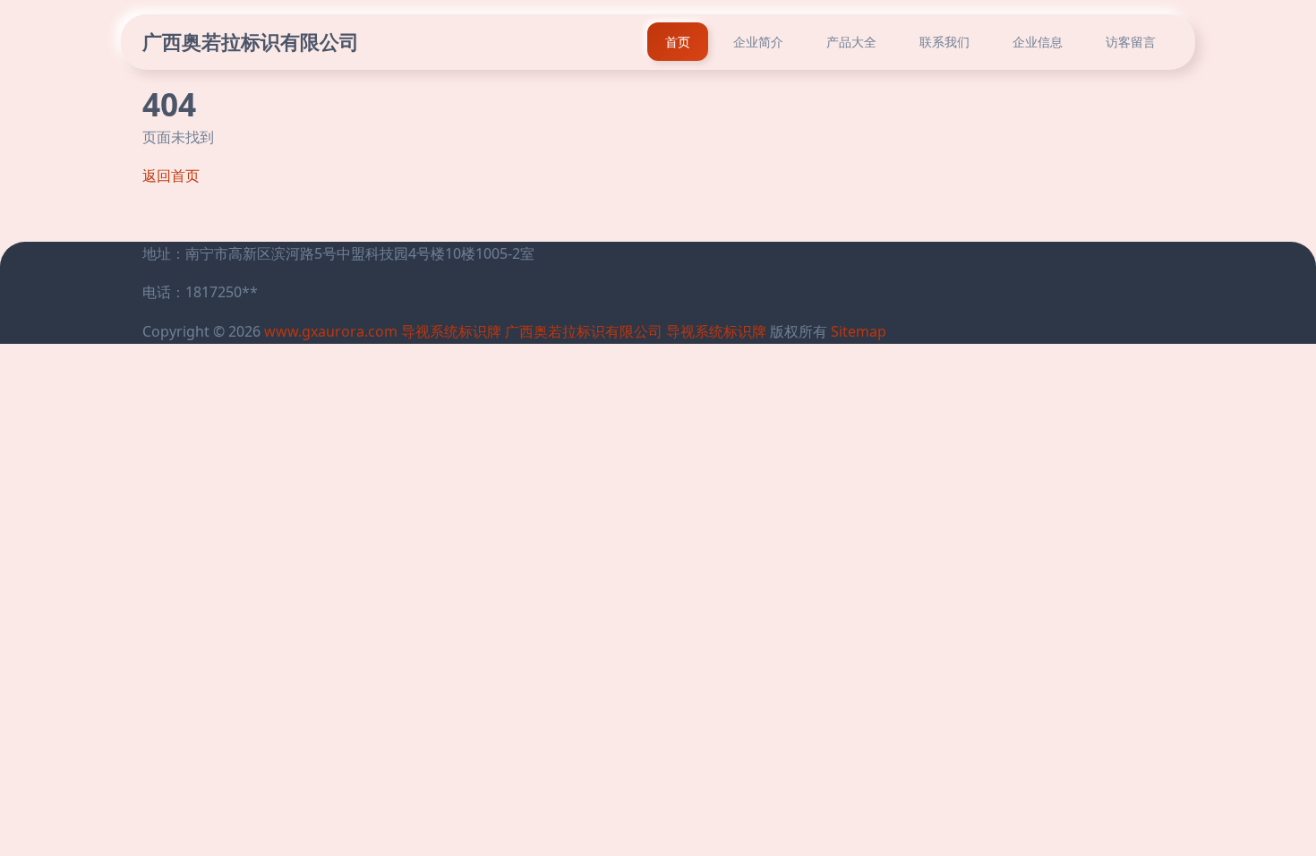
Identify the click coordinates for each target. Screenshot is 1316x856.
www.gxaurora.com (330, 331)
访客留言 (1131, 41)
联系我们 (944, 41)
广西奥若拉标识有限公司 (250, 42)
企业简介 (758, 41)
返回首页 (171, 175)
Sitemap (858, 331)
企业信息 (1038, 41)
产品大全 (851, 41)
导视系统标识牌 (451, 331)
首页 (677, 41)
